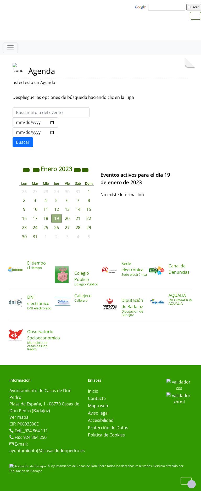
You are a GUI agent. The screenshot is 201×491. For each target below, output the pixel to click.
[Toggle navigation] (10, 48)
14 (78, 209)
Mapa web (98, 406)
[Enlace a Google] (141, 7)
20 (67, 218)
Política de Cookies (106, 435)
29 (88, 227)
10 (35, 209)
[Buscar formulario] (23, 142)
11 (45, 209)
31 (35, 236)
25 (45, 227)
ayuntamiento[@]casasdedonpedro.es (47, 450)
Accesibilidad (101, 420)
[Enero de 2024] (78, 169)
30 (24, 236)
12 (56, 209)
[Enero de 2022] (27, 169)
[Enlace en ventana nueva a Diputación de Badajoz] (28, 466)
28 (78, 227)
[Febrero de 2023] (85, 169)
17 (35, 218)
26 (56, 227)
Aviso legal (98, 413)
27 (67, 227)
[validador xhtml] (179, 398)
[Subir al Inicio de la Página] (191, 484)
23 (24, 227)
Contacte (97, 398)
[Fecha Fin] (35, 132)
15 (88, 209)
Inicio (93, 391)
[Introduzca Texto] (51, 112)
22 (88, 218)
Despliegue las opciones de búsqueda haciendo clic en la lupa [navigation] (73, 97)
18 (45, 218)
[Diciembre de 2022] (37, 169)
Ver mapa (19, 417)
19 (56, 218)
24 (35, 227)
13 (67, 209)
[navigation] (167, 7)
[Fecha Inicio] (35, 122)
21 (78, 218)
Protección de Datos (108, 427)
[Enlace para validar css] (179, 384)
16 (24, 218)
